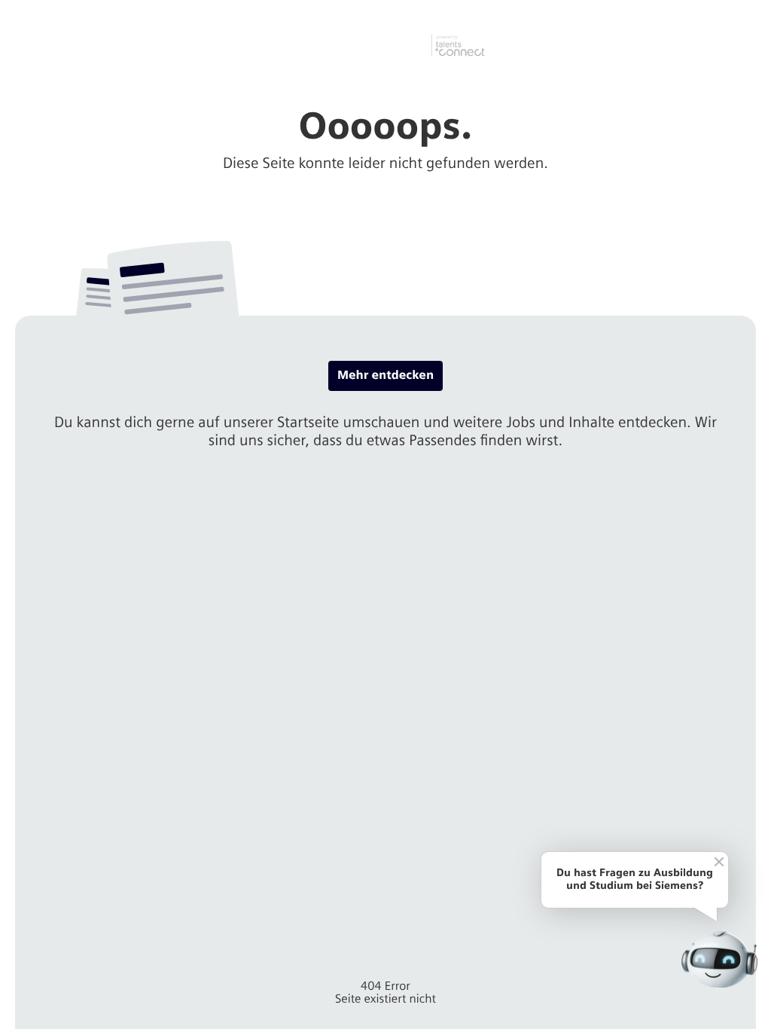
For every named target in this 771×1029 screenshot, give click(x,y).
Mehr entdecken (385, 375)
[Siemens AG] (386, 45)
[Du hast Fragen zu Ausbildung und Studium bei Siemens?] (719, 959)
